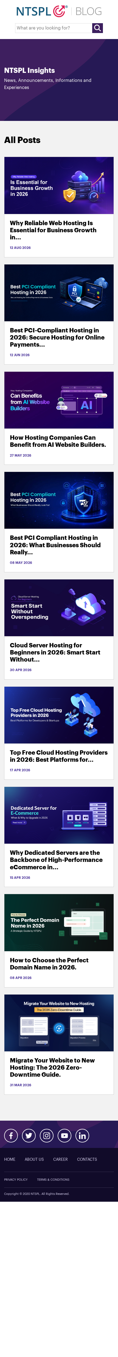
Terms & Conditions (53, 1179)
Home (9, 1160)
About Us (34, 1160)
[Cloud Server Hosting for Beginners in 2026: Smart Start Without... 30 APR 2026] (59, 607)
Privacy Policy (16, 1179)
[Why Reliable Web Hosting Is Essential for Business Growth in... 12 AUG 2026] (59, 185)
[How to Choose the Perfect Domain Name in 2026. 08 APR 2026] (59, 922)
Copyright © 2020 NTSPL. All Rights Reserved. (36, 1193)
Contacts (87, 1160)
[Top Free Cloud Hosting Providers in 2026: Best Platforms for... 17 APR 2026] (59, 714)
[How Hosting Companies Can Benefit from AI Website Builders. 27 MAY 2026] (59, 399)
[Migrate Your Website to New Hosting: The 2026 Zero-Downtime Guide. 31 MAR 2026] (59, 1022)
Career (60, 1160)
